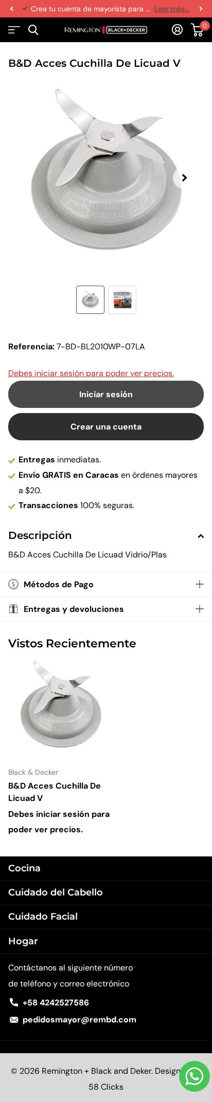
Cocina (24, 868)
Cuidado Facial (43, 916)
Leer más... (171, 8)
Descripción (40, 535)
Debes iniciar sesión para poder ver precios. (91, 373)
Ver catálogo (14, 30)
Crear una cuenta (106, 426)
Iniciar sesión (106, 394)
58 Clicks (106, 1086)
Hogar (23, 941)
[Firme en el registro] (177, 29)
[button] (11, 8)
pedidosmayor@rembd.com (79, 1019)
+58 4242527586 (56, 1002)
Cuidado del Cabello (55, 892)
